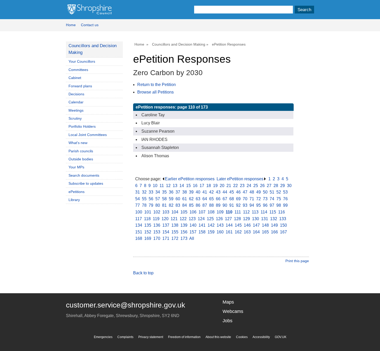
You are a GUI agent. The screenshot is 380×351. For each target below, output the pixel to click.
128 (237, 219)
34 (157, 192)
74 (272, 199)
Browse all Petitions (155, 92)
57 (157, 199)
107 (202, 212)
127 (228, 219)
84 (184, 205)
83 (178, 205)
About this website (218, 337)
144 (229, 225)
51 (272, 192)
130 (255, 219)
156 (183, 232)
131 (264, 219)
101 (147, 212)
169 (147, 238)
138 (174, 225)
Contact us (89, 25)
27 (269, 185)
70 (245, 199)
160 (220, 232)
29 (282, 185)
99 (285, 205)
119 (156, 219)
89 (218, 205)
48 (251, 192)
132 (273, 219)
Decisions (76, 94)
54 (137, 199)
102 (156, 212)
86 (198, 205)
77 (137, 205)
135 (147, 225)
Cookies (242, 337)
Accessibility (261, 337)
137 (165, 225)
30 (289, 185)
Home (71, 25)
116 (281, 212)
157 (192, 232)
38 (184, 192)
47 (245, 192)
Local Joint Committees (88, 135)
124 (201, 219)
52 (278, 192)
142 (211, 225)
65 (211, 199)
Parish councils (81, 151)
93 (245, 205)
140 (192, 225)
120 (165, 219)
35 (164, 192)
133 (282, 219)
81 (164, 205)
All (191, 238)
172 (174, 238)
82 (171, 205)
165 (265, 232)
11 (161, 185)
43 (218, 192)
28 (275, 185)
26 (262, 185)
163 (247, 232)
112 (246, 212)
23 (242, 185)
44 (225, 192)
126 (219, 219)
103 (165, 212)
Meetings (76, 110)
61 (184, 199)
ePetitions (77, 192)
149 (274, 225)
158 (202, 232)
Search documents (84, 175)
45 (231, 192)
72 (258, 199)
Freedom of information (184, 337)
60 (178, 199)
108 (211, 212)
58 (164, 199)
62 (191, 199)
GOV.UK (280, 337)
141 (202, 225)
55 (144, 199)
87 (204, 205)
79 (151, 205)
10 (155, 185)
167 (283, 232)
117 (138, 219)
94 (251, 205)
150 (283, 225)
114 (264, 212)
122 (183, 219)
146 (247, 225)
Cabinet (75, 78)
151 (138, 232)
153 (156, 232)
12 (168, 185)
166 (274, 232)
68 (231, 199)
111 (237, 212)
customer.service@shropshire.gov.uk (125, 305)
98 (278, 205)
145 (238, 225)
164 (256, 232)
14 (181, 185)
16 (195, 185)
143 (220, 225)
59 (171, 199)
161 (229, 232)
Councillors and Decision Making (178, 44)
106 (192, 212)
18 (208, 185)
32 (144, 192)
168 (138, 238)
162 (238, 232)
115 (272, 212)
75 (278, 199)
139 (183, 225)
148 (265, 225)
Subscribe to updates (86, 183)
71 (251, 199)
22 (235, 185)
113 (255, 212)
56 (151, 199)
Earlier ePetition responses (190, 179)
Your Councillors (82, 61)
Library (74, 200)
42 (211, 192)
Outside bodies (81, 159)
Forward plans (80, 86)
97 (272, 205)
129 (246, 219)
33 (151, 192)
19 (215, 185)
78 (144, 205)
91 (231, 205)
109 (220, 212)
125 (210, 219)
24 (249, 185)
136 (156, 225)
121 (174, 219)
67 (225, 199)
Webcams (233, 311)
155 (174, 232)
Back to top (143, 273)
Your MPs (76, 167)
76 (285, 199)
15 (188, 185)
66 (218, 199)
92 (238, 205)
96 (265, 205)
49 (258, 192)
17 (202, 185)
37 (178, 192)
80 (157, 205)
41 (204, 192)
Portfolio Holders (82, 126)
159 (211, 232)
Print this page (297, 261)
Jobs (227, 320)
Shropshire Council (89, 10)
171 (165, 238)
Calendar (76, 102)
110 (229, 212)
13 (175, 185)
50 (265, 192)
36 (171, 192)
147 (256, 225)
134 (138, 225)
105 (183, 212)
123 (192, 219)
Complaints (125, 337)
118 (147, 219)
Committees (78, 70)
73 (265, 199)
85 (191, 205)
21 (228, 185)
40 (198, 192)
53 (285, 192)
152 (147, 232)
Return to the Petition (156, 84)
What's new (78, 143)
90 (225, 205)
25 (255, 185)
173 (183, 238)
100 (138, 212)
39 (191, 192)
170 (156, 238)
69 (238, 199)
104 (174, 212)
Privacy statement (150, 337)
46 (238, 192)
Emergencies (103, 337)
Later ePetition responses (240, 179)
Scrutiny (75, 118)
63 (198, 199)
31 (137, 192)
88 (211, 205)
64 (204, 199)
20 (222, 185)
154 (165, 232)
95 (258, 205)
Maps (228, 302)
